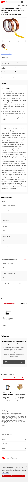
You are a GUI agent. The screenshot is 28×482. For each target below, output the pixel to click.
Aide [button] (3, 448)
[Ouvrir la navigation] (26, 2)
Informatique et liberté (12, 457)
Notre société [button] (7, 434)
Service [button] (4, 443)
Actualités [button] (6, 439)
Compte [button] (22, 5)
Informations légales (11, 455)
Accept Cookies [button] (21, 475)
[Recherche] (22, 2)
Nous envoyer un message (15, 362)
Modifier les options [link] (6, 54)
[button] (7, 479)
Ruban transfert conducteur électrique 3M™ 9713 (7, 399)
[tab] (8, 303)
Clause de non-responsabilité (7, 77)
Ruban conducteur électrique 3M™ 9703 (19, 399)
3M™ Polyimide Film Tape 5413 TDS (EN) (8, 319)
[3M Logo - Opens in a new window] (3, 2)
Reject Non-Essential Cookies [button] (8, 475)
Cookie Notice (5, 472)
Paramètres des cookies (12, 458)
